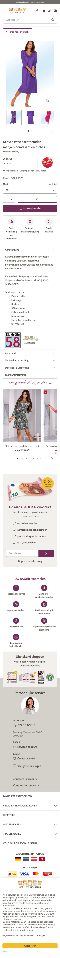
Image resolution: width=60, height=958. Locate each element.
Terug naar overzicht (18, 31)
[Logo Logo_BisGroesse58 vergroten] (13, 340)
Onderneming (12, 824)
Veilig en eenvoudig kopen (20, 805)
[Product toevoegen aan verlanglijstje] (37, 199)
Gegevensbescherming (30, 561)
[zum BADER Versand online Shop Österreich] (34, 859)
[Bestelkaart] (49, 10)
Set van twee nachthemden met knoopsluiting (22, 446)
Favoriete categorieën (17, 796)
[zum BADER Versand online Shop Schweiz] (42, 859)
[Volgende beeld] (51, 130)
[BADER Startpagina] (17, 10)
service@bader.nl (27, 747)
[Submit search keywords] (53, 19)
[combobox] (30, 19)
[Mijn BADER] (36, 10)
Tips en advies (12, 833)
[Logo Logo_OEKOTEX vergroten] (30, 340)
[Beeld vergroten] (48, 100)
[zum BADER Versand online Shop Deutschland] (18, 859)
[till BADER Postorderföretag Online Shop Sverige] (26, 859)
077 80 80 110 (26, 725)
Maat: (5, 184)
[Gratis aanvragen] (46, 553)
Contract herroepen (24, 785)
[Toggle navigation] (4, 10)
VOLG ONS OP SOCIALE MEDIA (20, 843)
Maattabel (52, 184)
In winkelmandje (31, 208)
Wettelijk (9, 815)
